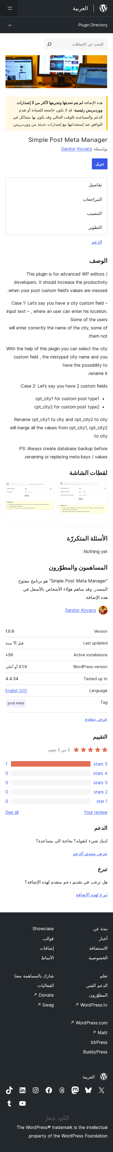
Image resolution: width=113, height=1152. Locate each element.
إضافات (47, 948)
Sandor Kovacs (76, 149)
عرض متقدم (96, 719)
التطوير (95, 227)
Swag (45, 1005)
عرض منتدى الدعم (90, 853)
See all (12, 812)
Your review (96, 812)
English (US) (16, 690)
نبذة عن (100, 928)
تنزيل (99, 163)
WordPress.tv (91, 1005)
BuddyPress (95, 1052)
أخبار (103, 938)
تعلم (104, 976)
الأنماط (47, 957)
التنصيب (94, 213)
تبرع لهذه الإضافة (92, 894)
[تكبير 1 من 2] (100, 489)
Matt (100, 1032)
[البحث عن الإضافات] (49, 44)
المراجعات (92, 199)
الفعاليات (45, 985)
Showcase (43, 928)
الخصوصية (98, 957)
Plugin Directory (93, 25)
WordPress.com (89, 1022)
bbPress (99, 1042)
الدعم (97, 242)
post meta (16, 703)
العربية (89, 1077)
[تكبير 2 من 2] (47, 489)
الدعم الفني (97, 985)
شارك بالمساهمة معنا (34, 976)
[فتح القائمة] (9, 8)
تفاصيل (95, 184)
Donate (43, 995)
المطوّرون (98, 995)
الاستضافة (98, 948)
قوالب (48, 938)
